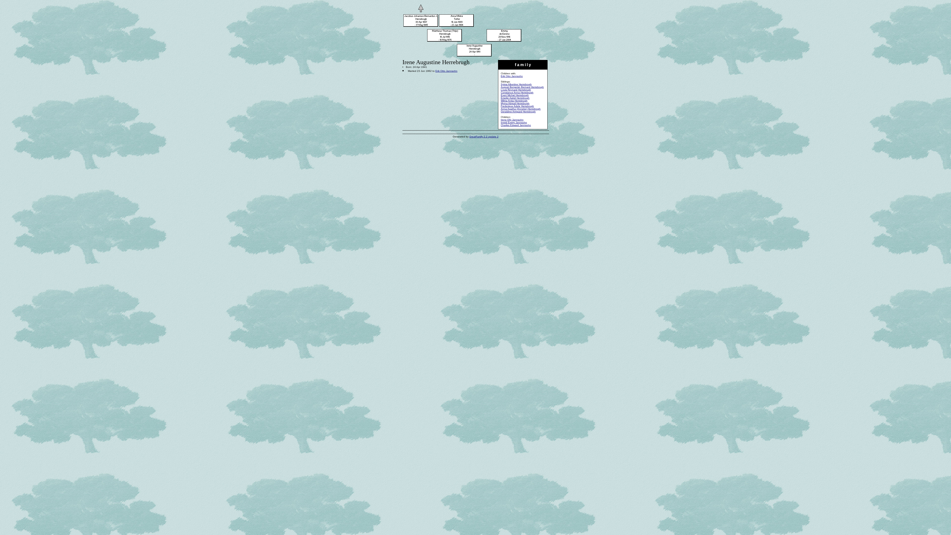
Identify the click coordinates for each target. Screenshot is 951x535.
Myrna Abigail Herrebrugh (515, 103)
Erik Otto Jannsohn (512, 76)
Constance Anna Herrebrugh (517, 92)
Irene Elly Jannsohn (512, 119)
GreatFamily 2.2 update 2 (484, 136)
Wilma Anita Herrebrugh (514, 100)
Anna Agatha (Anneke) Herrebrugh (521, 108)
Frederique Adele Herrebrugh (517, 106)
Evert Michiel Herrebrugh (515, 95)
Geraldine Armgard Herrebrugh (518, 111)
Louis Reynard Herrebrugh (516, 89)
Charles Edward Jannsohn (516, 125)
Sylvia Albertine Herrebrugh (516, 84)
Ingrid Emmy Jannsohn (514, 122)
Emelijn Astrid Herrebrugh (515, 98)
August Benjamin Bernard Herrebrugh (522, 87)
